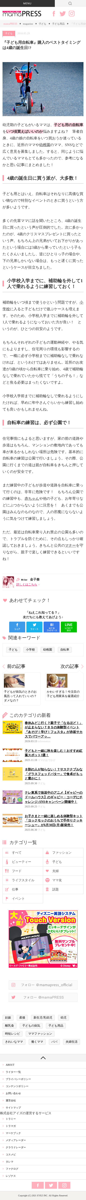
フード (17, 871)
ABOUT (10, 1064)
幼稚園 (44, 145)
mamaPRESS (10, 23)
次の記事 (70, 666)
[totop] (43, 1057)
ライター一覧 (13, 1072)
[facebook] (17, 627)
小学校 (30, 649)
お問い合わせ (13, 1093)
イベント (18, 898)
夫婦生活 (72, 1041)
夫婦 (55, 871)
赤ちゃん (32, 498)
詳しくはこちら (26, 584)
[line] (69, 627)
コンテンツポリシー (17, 1086)
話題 (55, 889)
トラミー (11, 1118)
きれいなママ (14, 1041)
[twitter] (34, 627)
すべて (17, 852)
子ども (42, 23)
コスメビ (11, 1154)
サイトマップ (13, 1107)
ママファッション (40, 1033)
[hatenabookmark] (52, 627)
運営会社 (11, 1100)
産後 (22, 1017)
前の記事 (16, 666)
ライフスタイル (23, 880)
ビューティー (21, 862)
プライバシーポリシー (18, 1079)
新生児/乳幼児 (42, 1017)
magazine (28, 23)
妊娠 (8, 1017)
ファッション (62, 852)
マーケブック (13, 1133)
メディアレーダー (16, 1140)
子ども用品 (58, 23)
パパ (54, 1041)
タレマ (9, 1161)
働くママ (37, 1041)
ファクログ (12, 1168)
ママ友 (57, 880)
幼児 (64, 1017)
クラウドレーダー (16, 1147)
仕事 (15, 889)
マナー (70, 545)
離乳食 (9, 1025)
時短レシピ (12, 1033)
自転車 (64, 649)
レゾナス (11, 1175)
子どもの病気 (31, 1025)
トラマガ (11, 1126)
